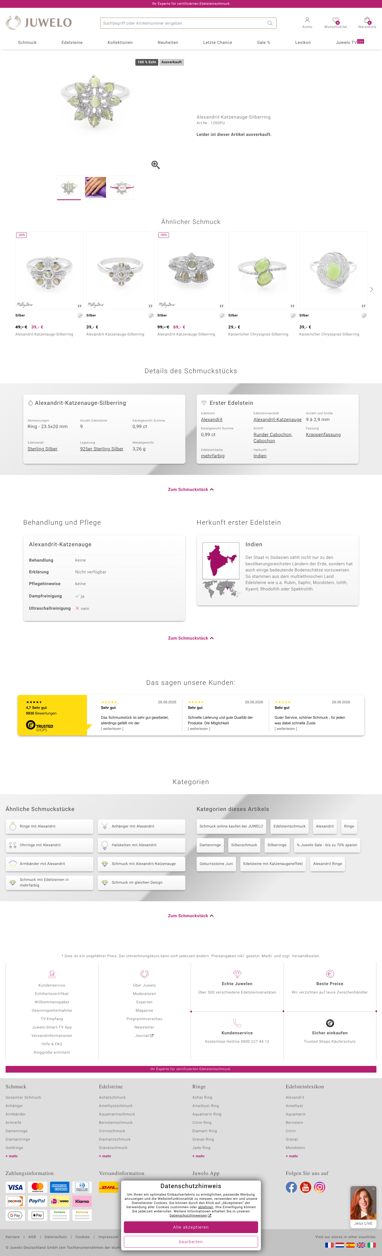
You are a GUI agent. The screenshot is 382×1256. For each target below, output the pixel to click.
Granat (292, 1139)
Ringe (349, 826)
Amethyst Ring (205, 1106)
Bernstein (294, 1122)
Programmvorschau (144, 1019)
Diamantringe (18, 1139)
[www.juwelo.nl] (340, 1245)
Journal (142, 1036)
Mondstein (295, 1148)
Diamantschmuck (115, 1139)
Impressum (108, 1237)
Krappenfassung (323, 434)
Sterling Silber (43, 449)
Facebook (291, 1187)
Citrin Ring (202, 1122)
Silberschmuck (244, 845)
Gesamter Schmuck (23, 1097)
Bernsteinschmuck (116, 1122)
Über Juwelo (144, 985)
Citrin (291, 1131)
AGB (32, 1237)
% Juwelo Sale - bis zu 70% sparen (327, 845)
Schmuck (27, 43)
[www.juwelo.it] (371, 1245)
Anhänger (14, 1106)
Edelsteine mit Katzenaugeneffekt (273, 864)
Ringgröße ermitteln (52, 1052)
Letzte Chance (217, 43)
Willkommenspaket (52, 1002)
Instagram (319, 1187)
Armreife (14, 1122)
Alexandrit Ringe (327, 864)
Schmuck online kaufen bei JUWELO (231, 826)
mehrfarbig (213, 456)
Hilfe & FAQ (52, 1044)
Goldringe (14, 1148)
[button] (307, 23)
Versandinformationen (52, 1036)
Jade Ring (201, 1148)
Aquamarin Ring (206, 1114)
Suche (271, 23)
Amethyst (294, 1106)
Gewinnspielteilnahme (52, 1010)
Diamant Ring (204, 1131)
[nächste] (371, 289)
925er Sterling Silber (102, 449)
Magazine (144, 1010)
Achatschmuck (112, 1097)
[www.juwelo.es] (350, 1245)
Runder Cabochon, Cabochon (273, 437)
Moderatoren (144, 994)
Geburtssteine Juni (216, 864)
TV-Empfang (52, 1019)
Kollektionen (120, 43)
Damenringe (210, 845)
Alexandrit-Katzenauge (278, 419)
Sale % (263, 43)
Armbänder (16, 1114)
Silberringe (277, 845)
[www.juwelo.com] (361, 1245)
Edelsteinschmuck (289, 826)
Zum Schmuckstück (188, 490)
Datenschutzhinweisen (188, 1215)
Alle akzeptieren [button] (191, 1227)
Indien (260, 456)
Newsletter (144, 1027)
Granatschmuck (113, 1148)
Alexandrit (212, 419)
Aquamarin (296, 1114)
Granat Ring (203, 1139)
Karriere (13, 1237)
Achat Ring (202, 1097)
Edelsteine (72, 43)
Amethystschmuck (116, 1106)
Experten (144, 1002)
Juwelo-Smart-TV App (52, 1027)
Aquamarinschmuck (117, 1114)
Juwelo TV (349, 43)
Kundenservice (52, 985)
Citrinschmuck (112, 1131)
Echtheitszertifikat (52, 994)
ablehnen (205, 1207)
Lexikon (303, 43)
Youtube (305, 1187)
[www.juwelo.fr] (329, 1245)
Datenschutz (56, 1237)
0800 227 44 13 (255, 1041)
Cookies (83, 1237)
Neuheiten (168, 43)
